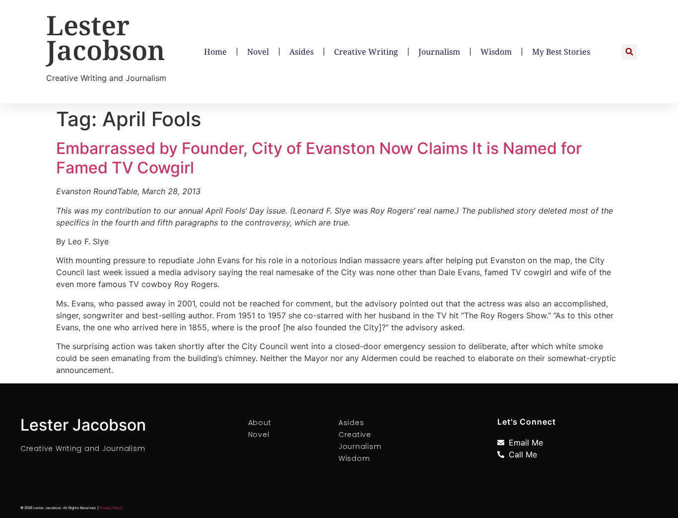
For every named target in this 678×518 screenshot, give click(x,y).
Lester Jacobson (105, 37)
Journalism (439, 51)
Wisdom (496, 51)
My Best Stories (561, 51)
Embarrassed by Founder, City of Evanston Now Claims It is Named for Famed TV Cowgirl (319, 158)
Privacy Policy (111, 508)
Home (215, 51)
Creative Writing (366, 51)
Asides (301, 51)
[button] (629, 52)
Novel (258, 51)
